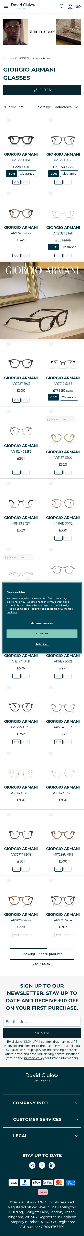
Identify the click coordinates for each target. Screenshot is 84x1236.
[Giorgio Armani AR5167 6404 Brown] (67, 472)
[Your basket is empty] (78, 6)
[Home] (23, 6)
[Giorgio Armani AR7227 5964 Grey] (25, 400)
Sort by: (44, 107)
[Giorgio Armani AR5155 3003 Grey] (67, 676)
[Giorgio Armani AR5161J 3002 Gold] (58, 538)
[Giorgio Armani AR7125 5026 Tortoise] (67, 935)
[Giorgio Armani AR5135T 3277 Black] (67, 255)
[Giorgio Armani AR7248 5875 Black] (25, 255)
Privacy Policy (34, 1058)
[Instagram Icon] (32, 1165)
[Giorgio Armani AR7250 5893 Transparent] (67, 182)
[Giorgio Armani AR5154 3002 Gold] (67, 742)
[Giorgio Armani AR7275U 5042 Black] (25, 742)
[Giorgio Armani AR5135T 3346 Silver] (58, 255)
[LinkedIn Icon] (52, 1165)
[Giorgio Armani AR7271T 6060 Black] (25, 869)
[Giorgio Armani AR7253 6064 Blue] (16, 182)
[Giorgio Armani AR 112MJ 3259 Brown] (16, 472)
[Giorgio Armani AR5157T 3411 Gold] (16, 676)
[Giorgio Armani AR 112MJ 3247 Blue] (25, 472)
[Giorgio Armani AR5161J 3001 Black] (67, 538)
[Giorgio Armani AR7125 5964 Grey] (58, 935)
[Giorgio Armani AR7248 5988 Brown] (16, 255)
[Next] (32, 935)
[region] (42, 618)
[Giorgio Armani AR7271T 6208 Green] (16, 869)
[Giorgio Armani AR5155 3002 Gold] (58, 676)
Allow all (42, 633)
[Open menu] (5, 6)
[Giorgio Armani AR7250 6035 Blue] (58, 182)
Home (7, 58)
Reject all (42, 644)
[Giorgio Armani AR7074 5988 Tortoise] (16, 935)
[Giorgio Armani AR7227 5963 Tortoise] (16, 400)
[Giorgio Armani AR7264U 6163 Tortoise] (58, 869)
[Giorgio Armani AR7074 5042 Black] (25, 935)
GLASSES (22, 58)
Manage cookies (42, 623)
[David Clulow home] (42, 1077)
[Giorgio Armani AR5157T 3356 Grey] (25, 676)
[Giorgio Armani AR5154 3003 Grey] (58, 742)
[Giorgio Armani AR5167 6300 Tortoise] (58, 472)
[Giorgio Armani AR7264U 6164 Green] (67, 869)
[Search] (62, 6)
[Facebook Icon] (42, 1165)
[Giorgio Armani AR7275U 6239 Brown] (16, 742)
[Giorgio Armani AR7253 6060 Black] (25, 182)
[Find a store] (70, 6)
